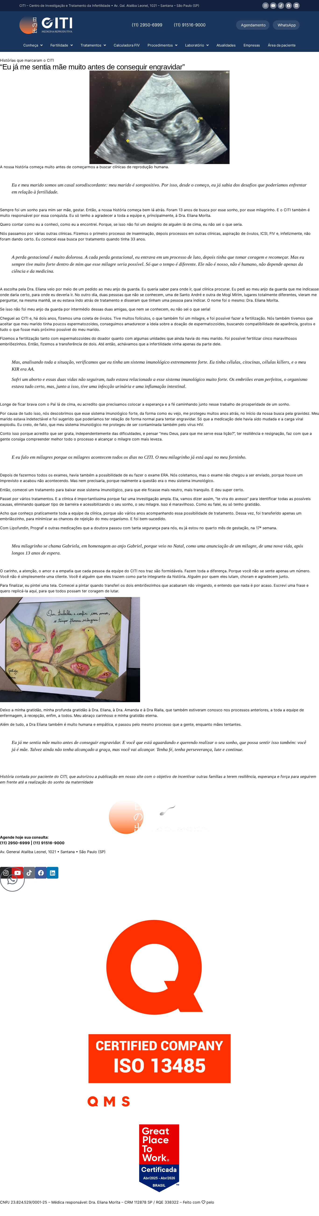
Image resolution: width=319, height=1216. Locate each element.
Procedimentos (160, 45)
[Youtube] (273, 5)
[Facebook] (288, 5)
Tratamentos (91, 45)
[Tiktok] (281, 5)
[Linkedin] (296, 5)
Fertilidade (59, 45)
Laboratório (194, 45)
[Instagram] (265, 5)
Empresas (252, 45)
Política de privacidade (152, 860)
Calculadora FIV (127, 45)
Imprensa (121, 860)
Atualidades (226, 45)
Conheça (30, 45)
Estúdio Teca (226, 1202)
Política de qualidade (194, 860)
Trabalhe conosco (93, 860)
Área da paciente (282, 45)
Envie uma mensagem (54, 860)
